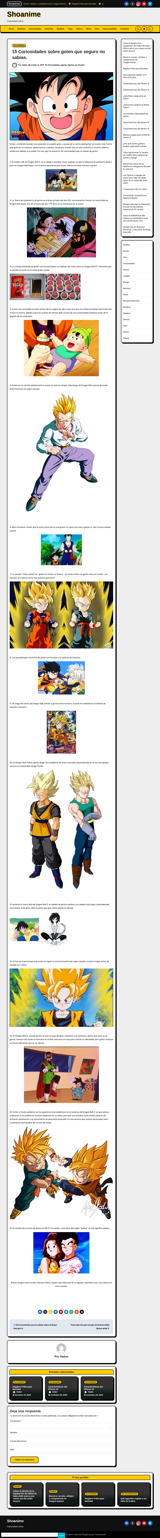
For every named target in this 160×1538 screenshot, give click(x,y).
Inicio (11, 29)
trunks (81, 65)
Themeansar (100, 1534)
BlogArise (87, 1534)
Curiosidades (35, 29)
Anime (126, 251)
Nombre (13, 1432)
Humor (126, 270)
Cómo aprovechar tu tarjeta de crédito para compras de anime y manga (135, 155)
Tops (70, 29)
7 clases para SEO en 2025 (135, 189)
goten (64, 65)
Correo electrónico (18, 1441)
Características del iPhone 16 (57, 1388)
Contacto (124, 29)
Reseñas (49, 29)
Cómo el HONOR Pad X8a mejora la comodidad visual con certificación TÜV (135, 218)
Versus (126, 332)
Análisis (60, 29)
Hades (24, 65)
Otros (88, 29)
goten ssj (73, 65)
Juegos (126, 276)
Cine (97, 29)
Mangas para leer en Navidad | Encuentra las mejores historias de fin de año (136, 207)
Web (12, 1449)
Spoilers (126, 313)
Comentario (16, 1421)
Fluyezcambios (110, 29)
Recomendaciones (131, 301)
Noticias (21, 29)
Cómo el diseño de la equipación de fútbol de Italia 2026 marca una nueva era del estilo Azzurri (25, 1496)
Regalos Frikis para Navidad (135, 68)
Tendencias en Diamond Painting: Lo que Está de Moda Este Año (136, 229)
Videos (79, 29)
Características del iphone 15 (136, 122)
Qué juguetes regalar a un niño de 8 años (133, 1499)
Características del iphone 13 (136, 129)
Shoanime (24, 14)
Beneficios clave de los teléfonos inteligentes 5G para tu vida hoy (137, 166)
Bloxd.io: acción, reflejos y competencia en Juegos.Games (135, 59)
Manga (126, 282)
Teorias (126, 319)
